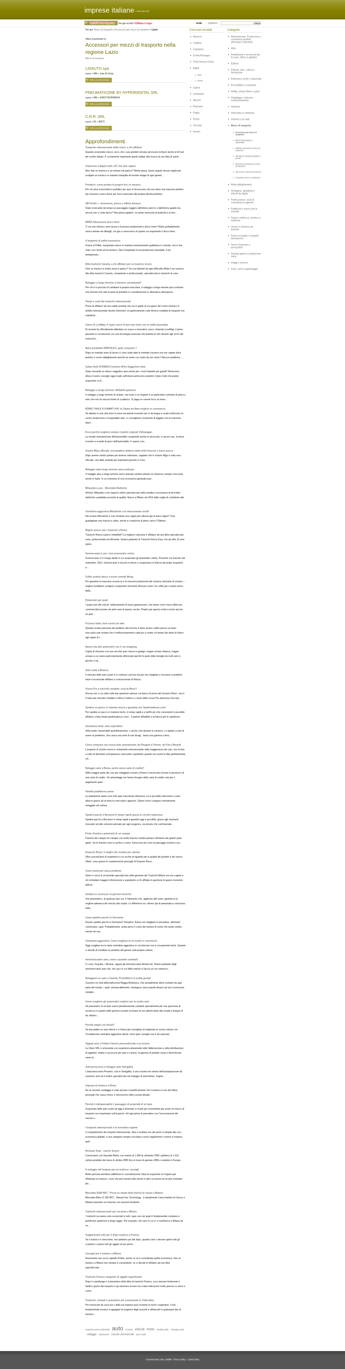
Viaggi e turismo (239, 262)
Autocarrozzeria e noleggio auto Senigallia (109, 1066)
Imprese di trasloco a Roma (100, 1085)
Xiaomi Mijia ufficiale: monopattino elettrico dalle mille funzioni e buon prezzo (129, 450)
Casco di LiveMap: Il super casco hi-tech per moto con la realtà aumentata (126, 324)
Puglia (196, 112)
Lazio (196, 68)
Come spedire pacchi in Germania (104, 917)
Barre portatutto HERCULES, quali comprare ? (111, 348)
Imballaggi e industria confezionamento (242, 99)
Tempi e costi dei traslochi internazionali (108, 301)
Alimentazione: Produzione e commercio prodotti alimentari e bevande (246, 39)
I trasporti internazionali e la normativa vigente (111, 1127)
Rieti (199, 75)
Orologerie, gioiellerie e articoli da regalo (243, 192)
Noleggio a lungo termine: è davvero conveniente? (113, 282)
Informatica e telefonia (242, 112)
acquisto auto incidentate (97, 1329)
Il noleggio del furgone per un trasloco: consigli (112, 1169)
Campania (198, 49)
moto (150, 1329)
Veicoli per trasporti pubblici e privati (248, 157)
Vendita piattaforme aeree (99, 791)
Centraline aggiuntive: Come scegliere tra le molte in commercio (121, 940)
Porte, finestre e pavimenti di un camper (107, 833)
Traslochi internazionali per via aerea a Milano (111, 1211)
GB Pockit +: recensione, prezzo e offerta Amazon (113, 203)
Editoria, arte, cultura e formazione (243, 71)
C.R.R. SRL (95, 116)
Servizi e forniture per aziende (242, 228)
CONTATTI (213, 23)
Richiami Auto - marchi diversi (102, 1150)
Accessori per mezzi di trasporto (132, 29)
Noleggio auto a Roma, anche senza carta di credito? (114, 768)
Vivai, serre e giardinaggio (244, 268)
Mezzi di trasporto (103, 29)
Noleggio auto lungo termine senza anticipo (109, 469)
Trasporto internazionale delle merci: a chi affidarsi (113, 147)
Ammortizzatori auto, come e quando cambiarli (111, 959)
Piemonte (198, 106)
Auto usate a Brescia (96, 670)
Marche (197, 100)
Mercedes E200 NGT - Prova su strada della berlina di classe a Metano (124, 1192)
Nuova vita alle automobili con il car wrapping (111, 646)
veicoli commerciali (122, 1334)
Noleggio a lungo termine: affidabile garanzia (110, 390)
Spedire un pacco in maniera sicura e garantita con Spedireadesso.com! (125, 707)
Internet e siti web (240, 119)
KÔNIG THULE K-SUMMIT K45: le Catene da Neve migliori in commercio (125, 408)
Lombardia (198, 93)
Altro (233, 48)
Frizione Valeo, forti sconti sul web (104, 623)
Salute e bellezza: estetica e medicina (246, 219)
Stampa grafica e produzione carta (246, 255)
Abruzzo (197, 36)
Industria (235, 106)
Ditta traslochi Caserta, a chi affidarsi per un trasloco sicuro (118, 264)
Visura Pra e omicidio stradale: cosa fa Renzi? (111, 688)
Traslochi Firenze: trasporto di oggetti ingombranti (113, 1276)
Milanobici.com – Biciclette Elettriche (106, 488)
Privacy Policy (179, 1359)
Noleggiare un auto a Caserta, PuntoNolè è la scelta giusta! (118, 978)
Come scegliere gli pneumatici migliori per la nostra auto (117, 1001)
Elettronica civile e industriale (246, 78)
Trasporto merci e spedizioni (247, 177)
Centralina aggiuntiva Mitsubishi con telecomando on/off (117, 511)
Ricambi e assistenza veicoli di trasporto (247, 165)
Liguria (196, 87)
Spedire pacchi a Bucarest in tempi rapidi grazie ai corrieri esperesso (124, 814)
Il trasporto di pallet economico (102, 240)
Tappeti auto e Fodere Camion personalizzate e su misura (117, 1043)
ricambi (129, 1329)
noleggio (91, 1334)
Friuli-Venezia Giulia (203, 61)
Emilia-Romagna (201, 55)
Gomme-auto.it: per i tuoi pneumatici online (109, 553)
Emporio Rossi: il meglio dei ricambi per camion (112, 852)
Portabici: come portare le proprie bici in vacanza (113, 184)
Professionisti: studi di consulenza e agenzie (242, 201)
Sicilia (196, 119)
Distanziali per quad (96, 600)
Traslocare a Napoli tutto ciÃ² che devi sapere (110, 166)
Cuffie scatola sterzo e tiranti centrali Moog (109, 576)
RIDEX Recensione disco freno (102, 222)
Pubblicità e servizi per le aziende (244, 210)
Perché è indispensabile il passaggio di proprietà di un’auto (118, 1104)
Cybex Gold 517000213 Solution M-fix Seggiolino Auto (115, 366)
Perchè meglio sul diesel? (99, 1024)
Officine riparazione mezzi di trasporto (247, 149)
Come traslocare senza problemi (103, 870)
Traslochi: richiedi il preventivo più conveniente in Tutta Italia (119, 1300)
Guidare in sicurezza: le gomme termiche (108, 894)
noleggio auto (177, 1329)
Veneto (196, 131)
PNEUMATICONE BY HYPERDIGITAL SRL (121, 92)
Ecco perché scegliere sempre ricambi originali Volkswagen (118, 432)
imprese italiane (109, 10)
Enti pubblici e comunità (243, 85)
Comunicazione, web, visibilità (159, 1359)
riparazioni (104, 1334)
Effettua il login (143, 23)
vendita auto (163, 1329)
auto (117, 1328)
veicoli (139, 1329)
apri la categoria (99, 80)
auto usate (141, 1334)
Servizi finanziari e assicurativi (240, 246)
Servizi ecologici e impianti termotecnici (245, 237)
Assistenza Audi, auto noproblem (104, 726)
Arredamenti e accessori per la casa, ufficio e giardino (245, 56)
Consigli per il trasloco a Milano (103, 1253)
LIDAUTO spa (97, 68)
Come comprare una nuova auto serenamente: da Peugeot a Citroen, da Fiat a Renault (133, 744)
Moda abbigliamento (241, 184)
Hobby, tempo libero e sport (245, 91)
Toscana (197, 125)
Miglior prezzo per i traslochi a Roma (106, 530)
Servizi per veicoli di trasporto (248, 172)
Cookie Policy (193, 1359)
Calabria (197, 42)
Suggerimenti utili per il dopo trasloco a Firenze (112, 1234)
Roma (200, 81)
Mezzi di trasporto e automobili (244, 141)
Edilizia (234, 63)
